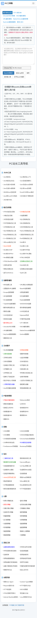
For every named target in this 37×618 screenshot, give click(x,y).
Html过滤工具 (24, 265)
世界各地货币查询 (25, 558)
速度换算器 (23, 527)
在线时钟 (6, 554)
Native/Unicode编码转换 (20, 19)
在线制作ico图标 (8, 469)
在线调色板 (23, 473)
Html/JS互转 (7, 246)
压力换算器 (6, 520)
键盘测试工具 (7, 338)
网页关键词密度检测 (9, 489)
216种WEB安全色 (8, 442)
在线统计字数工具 (9, 365)
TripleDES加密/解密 (9, 304)
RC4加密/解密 (7, 300)
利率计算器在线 (8, 501)
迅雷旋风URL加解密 (9, 288)
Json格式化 (7, 177)
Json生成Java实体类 (26, 184)
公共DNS (23, 404)
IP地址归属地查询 (8, 400)
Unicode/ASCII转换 (9, 16)
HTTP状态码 (7, 589)
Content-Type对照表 (26, 582)
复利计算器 (23, 501)
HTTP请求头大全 (25, 585)
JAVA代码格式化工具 (26, 227)
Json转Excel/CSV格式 (10, 196)
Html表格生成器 (8, 257)
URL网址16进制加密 (26, 284)
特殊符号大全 (7, 570)
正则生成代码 (7, 265)
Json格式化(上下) (25, 177)
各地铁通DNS (7, 415)
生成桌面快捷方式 (9, 466)
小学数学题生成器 (9, 384)
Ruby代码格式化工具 (9, 234)
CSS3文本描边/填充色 (27, 435)
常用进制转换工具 (25, 388)
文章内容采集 (7, 354)
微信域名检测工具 (25, 458)
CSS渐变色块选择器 (9, 438)
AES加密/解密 (7, 296)
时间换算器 (6, 527)
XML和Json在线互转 (9, 192)
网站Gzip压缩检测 (25, 477)
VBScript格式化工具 (9, 242)
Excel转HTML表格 (25, 253)
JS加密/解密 (24, 215)
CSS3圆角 (6, 435)
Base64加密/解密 (25, 288)
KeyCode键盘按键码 (9, 22)
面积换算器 (23, 512)
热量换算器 (6, 516)
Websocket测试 (25, 400)
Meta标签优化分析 (25, 485)
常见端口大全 (24, 593)
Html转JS (23, 242)
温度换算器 (23, 523)
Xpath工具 (23, 273)
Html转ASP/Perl (8, 253)
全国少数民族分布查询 (10, 566)
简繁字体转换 (24, 354)
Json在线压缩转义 (25, 181)
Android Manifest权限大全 (11, 597)
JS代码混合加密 (8, 219)
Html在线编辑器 (8, 350)
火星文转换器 (24, 357)
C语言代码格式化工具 (26, 234)
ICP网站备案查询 (8, 485)
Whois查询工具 (24, 481)
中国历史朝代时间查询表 (27, 566)
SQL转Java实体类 (25, 188)
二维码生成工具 (8, 458)
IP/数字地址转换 (25, 319)
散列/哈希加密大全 (9, 307)
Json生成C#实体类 (9, 184)
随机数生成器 (24, 384)
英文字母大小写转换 (9, 380)
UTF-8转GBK (17, 12)
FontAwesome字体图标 (10, 446)
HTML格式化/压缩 (9, 212)
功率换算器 (23, 520)
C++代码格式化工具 (9, 238)
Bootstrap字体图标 (26, 446)
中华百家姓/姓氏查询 (9, 551)
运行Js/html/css (8, 273)
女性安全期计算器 (25, 504)
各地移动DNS (24, 411)
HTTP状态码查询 (25, 489)
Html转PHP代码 (25, 250)
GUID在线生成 (7, 315)
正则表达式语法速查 (26, 269)
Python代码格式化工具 (27, 231)
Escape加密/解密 (8, 292)
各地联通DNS (7, 411)
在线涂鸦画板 (24, 551)
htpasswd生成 (24, 315)
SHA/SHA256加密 (25, 304)
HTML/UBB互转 (25, 257)
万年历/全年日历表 (25, 547)
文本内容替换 (7, 361)
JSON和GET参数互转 (26, 196)
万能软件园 (20, 605)
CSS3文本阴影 (24, 431)
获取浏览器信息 (8, 404)
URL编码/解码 (7, 19)
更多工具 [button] (20, 22)
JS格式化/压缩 (7, 215)
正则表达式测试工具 (26, 261)
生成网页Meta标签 (25, 469)
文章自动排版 (24, 350)
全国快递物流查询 (9, 547)
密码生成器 (6, 311)
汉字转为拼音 (7, 357)
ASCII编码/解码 (21, 16)
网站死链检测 (7, 481)
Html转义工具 (24, 246)
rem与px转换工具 (25, 466)
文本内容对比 (24, 361)
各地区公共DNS (8, 407)
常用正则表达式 (8, 269)
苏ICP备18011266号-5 (18, 610)
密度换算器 (6, 535)
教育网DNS (23, 415)
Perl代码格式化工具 (26, 238)
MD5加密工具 (7, 284)
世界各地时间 (24, 554)
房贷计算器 (6, 504)
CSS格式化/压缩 (25, 212)
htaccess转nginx (25, 462)
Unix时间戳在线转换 (9, 388)
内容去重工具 (24, 369)
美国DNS (6, 419)
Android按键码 (24, 334)
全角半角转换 (24, 376)
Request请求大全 (8, 585)
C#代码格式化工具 (9, 227)
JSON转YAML (7, 200)
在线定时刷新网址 (9, 473)
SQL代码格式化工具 (9, 231)
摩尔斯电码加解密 (25, 307)
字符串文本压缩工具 (26, 373)
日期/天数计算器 (8, 508)
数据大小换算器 (25, 531)
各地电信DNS (24, 407)
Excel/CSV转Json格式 (27, 192)
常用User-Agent (8, 582)
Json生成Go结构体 (9, 188)
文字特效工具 (7, 373)
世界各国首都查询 (9, 558)
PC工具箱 (9, 3)
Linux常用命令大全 (26, 597)
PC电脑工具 (13, 605)
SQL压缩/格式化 (25, 219)
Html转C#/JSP (7, 250)
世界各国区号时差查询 (10, 562)
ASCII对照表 (24, 589)
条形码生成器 (7, 319)
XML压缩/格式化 (25, 223)
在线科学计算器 (8, 512)
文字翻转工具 (7, 369)
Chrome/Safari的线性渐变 (28, 438)
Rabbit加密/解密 (25, 300)
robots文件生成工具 (9, 477)
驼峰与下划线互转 (9, 376)
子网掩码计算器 (25, 508)
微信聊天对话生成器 (9, 462)
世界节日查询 (24, 562)
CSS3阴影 (6, 431)
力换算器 (23, 535)
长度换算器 (6, 523)
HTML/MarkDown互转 (10, 261)
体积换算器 (23, 516)
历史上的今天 (24, 570)
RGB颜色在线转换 (25, 442)
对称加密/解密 (24, 292)
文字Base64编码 (19, 77)
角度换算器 (6, 531)
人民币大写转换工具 (26, 380)
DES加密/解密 (24, 296)
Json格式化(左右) (8, 181)
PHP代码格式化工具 (9, 223)
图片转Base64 (7, 12)
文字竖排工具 (24, 365)
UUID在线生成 (24, 311)
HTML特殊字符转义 (9, 593)
